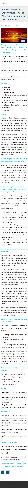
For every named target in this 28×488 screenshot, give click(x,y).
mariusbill (10, 25)
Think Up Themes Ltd (14, 483)
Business (18, 25)
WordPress (13, 484)
